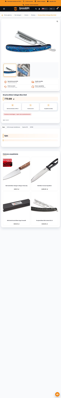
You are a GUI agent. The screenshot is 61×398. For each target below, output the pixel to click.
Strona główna (8, 15)
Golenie (26, 15)
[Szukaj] (36, 8)
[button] (57, 21)
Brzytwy (33, 15)
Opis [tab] (3, 127)
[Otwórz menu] (4, 8)
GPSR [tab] (31, 127)
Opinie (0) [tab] (25, 127)
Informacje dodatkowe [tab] (13, 127)
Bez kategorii (18, 15)
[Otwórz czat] (57, 394)
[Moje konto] (39, 8)
